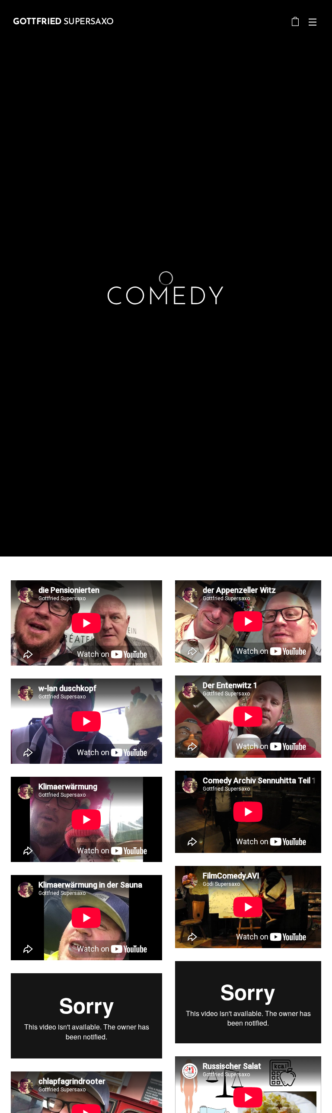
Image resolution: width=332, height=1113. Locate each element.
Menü (312, 21)
